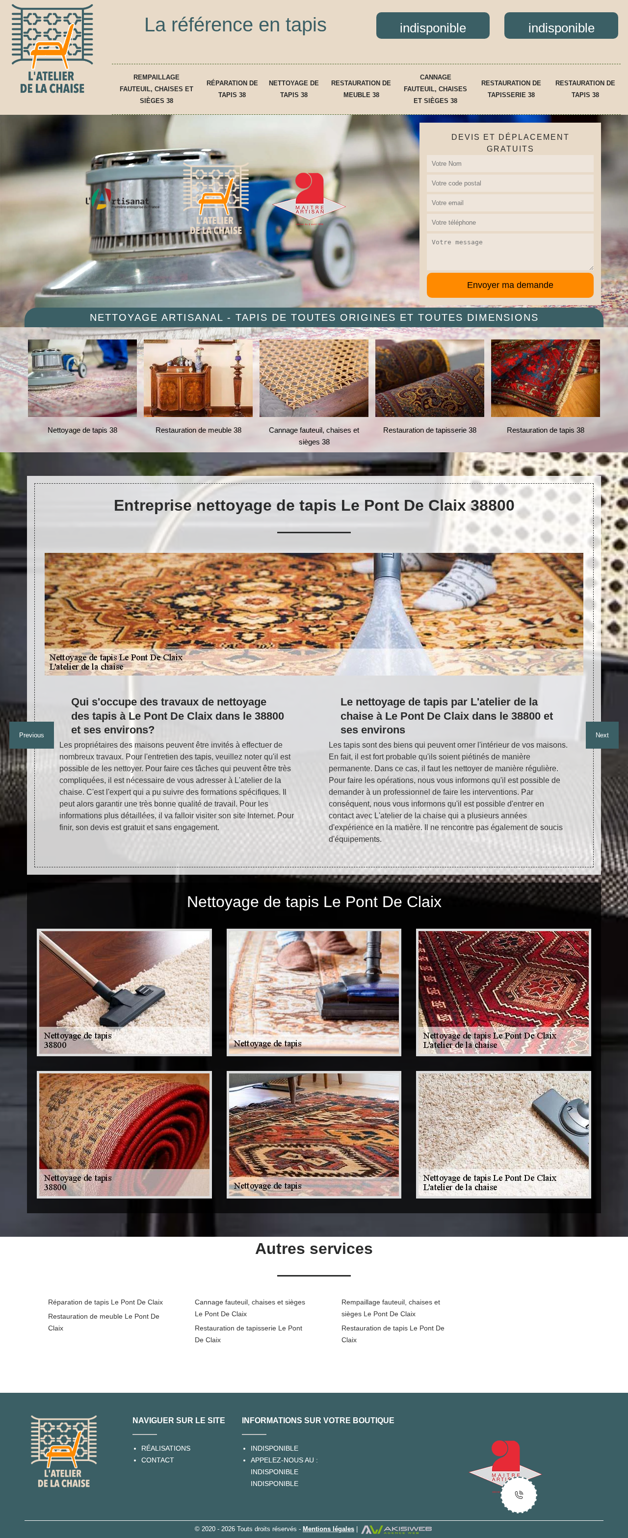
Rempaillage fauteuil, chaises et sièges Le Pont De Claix (390, 1308)
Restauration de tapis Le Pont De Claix (393, 1334)
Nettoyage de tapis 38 (294, 89)
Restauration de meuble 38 (361, 89)
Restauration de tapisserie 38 (511, 89)
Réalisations (165, 1448)
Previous (31, 735)
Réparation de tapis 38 (232, 89)
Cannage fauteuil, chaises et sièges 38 (435, 89)
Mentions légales (328, 1529)
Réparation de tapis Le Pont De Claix (105, 1302)
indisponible (274, 1472)
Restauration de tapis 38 (585, 89)
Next (602, 735)
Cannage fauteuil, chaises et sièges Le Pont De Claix (250, 1308)
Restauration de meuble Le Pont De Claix (103, 1322)
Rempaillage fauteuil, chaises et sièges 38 (156, 89)
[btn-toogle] (518, 1495)
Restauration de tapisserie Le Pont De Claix (248, 1334)
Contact (157, 1460)
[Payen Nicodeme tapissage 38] (52, 48)
